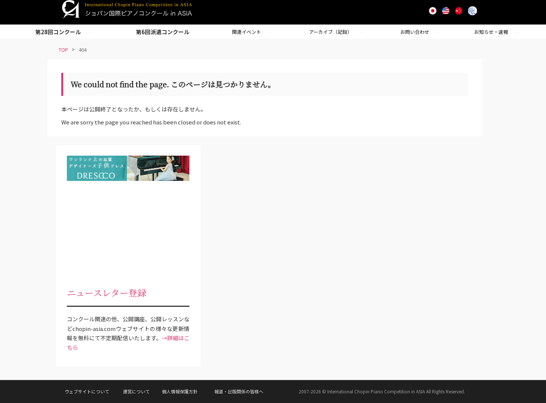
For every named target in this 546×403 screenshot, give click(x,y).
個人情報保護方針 (180, 391)
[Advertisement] (128, 232)
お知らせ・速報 (491, 31)
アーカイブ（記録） (330, 31)
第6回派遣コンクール (162, 32)
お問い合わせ (414, 31)
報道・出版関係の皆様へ (238, 391)
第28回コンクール (58, 32)
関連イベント (246, 31)
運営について (136, 391)
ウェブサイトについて (87, 391)
